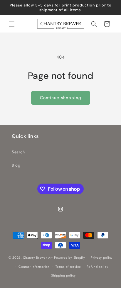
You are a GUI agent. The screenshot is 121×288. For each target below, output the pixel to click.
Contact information (34, 266)
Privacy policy (101, 257)
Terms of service (68, 266)
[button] (11, 24)
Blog (16, 165)
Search (18, 152)
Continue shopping (60, 97)
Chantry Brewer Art (38, 257)
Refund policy (97, 266)
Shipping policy (63, 275)
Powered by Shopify (69, 257)
